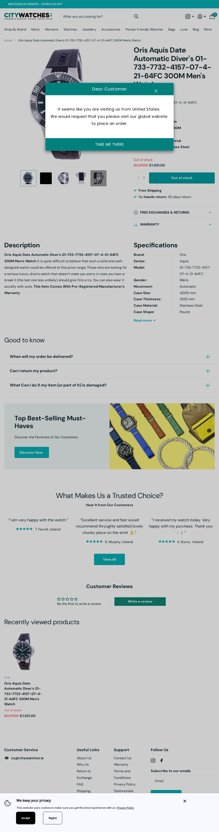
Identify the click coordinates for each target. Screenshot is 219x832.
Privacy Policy (125, 808)
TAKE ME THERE (109, 144)
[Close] (198, 801)
